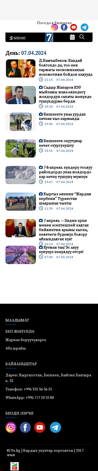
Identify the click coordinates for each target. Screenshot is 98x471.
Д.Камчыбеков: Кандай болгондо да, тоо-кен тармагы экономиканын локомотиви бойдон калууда (65, 67)
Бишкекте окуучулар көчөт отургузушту (60, 143)
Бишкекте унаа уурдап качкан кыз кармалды (62, 116)
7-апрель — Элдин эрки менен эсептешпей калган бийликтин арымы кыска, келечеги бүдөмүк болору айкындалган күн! (64, 229)
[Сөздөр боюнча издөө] (81, 37)
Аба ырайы (13, 25)
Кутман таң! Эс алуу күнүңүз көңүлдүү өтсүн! (61, 250)
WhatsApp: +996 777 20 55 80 (29, 397)
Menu (19, 38)
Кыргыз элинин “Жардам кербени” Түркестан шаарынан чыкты (65, 199)
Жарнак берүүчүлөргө (25, 340)
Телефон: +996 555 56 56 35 (28, 389)
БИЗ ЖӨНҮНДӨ (19, 331)
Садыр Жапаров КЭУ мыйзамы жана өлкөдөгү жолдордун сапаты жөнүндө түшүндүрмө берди (65, 94)
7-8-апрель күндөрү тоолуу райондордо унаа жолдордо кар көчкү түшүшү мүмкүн (65, 172)
